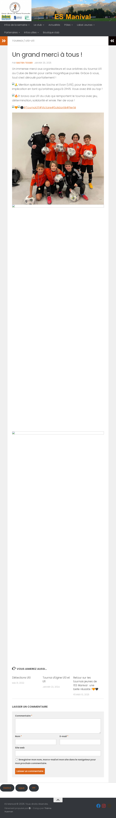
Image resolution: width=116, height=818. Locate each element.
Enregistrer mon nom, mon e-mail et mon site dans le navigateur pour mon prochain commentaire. (55, 761)
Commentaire (23, 715)
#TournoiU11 (31, 107)
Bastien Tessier (24, 62)
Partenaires (11, 32)
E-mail (64, 736)
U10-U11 (29, 41)
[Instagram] (104, 806)
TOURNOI (17, 41)
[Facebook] (98, 806)
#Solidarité (59, 107)
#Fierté (71, 107)
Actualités (54, 25)
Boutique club (51, 32)
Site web (20, 747)
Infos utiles (30, 32)
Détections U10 (21, 677)
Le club (38, 25)
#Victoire (45, 107)
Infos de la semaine (15, 25)
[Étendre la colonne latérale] (4, 40)
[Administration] (109, 806)
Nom (18, 736)
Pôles (67, 25)
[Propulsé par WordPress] (30, 808)
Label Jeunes (84, 25)
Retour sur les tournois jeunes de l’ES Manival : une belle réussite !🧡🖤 (85, 683)
